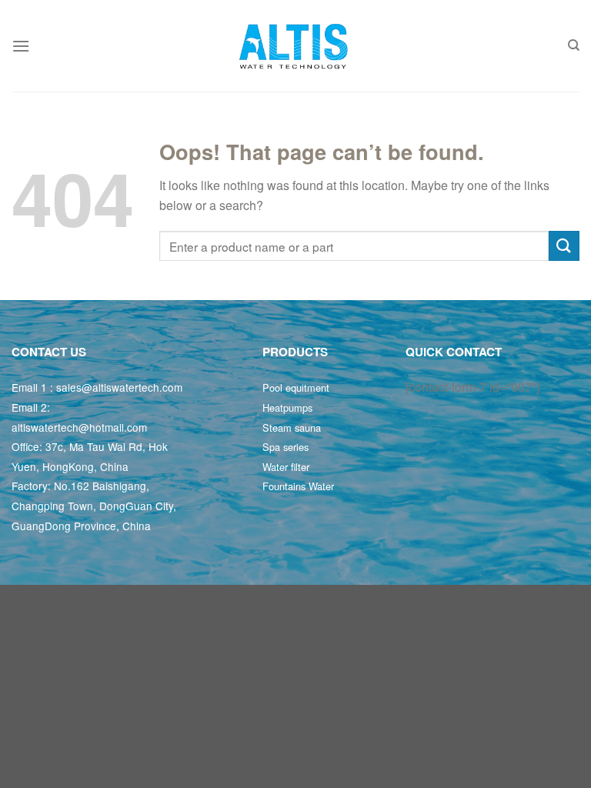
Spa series (285, 446)
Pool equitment (295, 387)
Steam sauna (291, 427)
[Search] (573, 45)
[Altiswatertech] (295, 46)
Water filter (285, 466)
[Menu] (21, 46)
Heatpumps (287, 407)
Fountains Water (298, 486)
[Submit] (564, 246)
